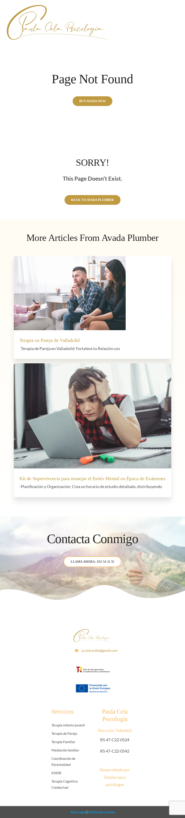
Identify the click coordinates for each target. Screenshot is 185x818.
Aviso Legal (78, 812)
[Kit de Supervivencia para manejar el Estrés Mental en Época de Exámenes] (92, 415)
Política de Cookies (101, 812)
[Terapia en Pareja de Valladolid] (70, 293)
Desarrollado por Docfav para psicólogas (115, 777)
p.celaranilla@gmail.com (99, 650)
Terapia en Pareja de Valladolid (49, 340)
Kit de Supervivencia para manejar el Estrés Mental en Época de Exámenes (92, 478)
